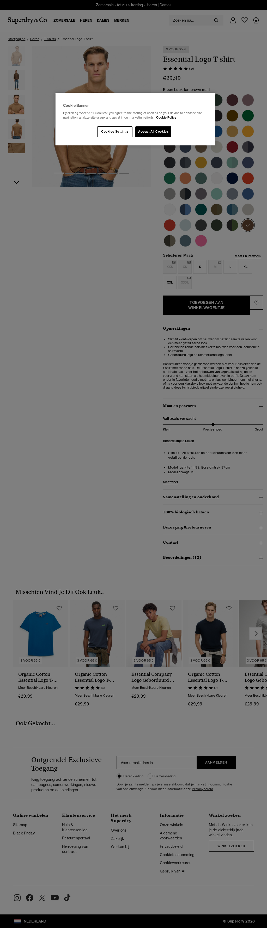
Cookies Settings (114, 131)
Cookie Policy (166, 117)
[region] (135, 119)
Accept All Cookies (153, 131)
